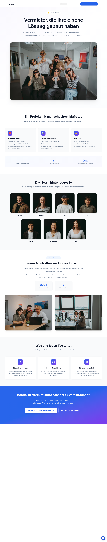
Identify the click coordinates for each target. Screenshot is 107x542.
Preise (48, 4)
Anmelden (75, 4)
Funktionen (41, 4)
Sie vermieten (30, 4)
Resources (56, 4)
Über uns (63, 4)
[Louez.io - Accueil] (11, 4)
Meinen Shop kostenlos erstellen (40, 410)
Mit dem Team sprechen (70, 410)
